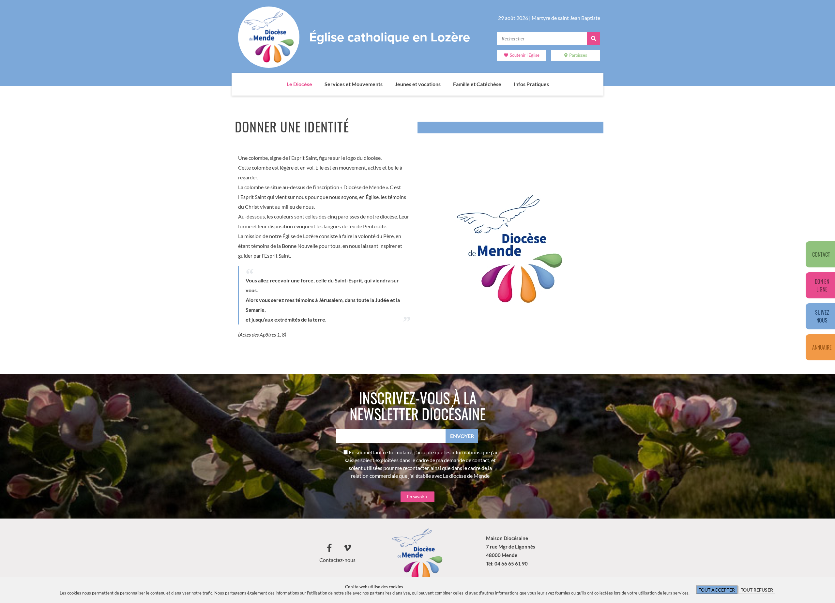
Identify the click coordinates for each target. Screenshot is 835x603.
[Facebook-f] (329, 548)
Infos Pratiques (531, 84)
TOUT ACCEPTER (717, 590)
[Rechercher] (593, 38)
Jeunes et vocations (418, 84)
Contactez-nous (337, 560)
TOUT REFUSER (757, 590)
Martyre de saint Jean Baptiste (566, 18)
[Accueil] (280, 84)
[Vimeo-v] (347, 548)
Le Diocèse (299, 84)
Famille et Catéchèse (477, 84)
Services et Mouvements (354, 84)
